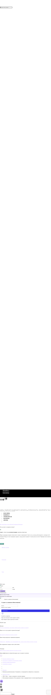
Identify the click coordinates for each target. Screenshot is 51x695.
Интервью (21, 524)
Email (2, 605)
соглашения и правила (7, 664)
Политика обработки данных (8, 658)
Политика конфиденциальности (9, 662)
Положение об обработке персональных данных (12, 660)
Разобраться (16, 524)
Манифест (6, 490)
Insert (13, 694)
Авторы (5, 520)
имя (13, 587)
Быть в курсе (7, 524)
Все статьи (2, 524)
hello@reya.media (6, 674)
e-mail (13, 589)
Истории (12, 524)
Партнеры (6, 492)
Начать (2, 543)
